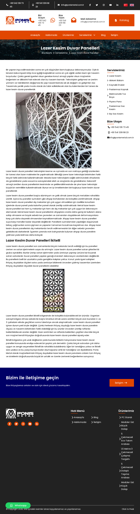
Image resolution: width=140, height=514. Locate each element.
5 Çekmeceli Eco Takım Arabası (127, 439)
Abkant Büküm (116, 80)
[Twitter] (97, 5)
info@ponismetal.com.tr (72, 5)
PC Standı (127, 417)
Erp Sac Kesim (116, 113)
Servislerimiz (85, 35)
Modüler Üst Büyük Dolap (127, 426)
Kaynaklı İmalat (117, 84)
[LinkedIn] (117, 5)
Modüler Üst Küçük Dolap (127, 486)
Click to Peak (128, 509)
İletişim (114, 35)
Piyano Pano (115, 101)
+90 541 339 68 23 (42, 5)
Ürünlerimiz (68, 35)
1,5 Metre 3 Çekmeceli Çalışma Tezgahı (127, 454)
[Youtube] (111, 5)
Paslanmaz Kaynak (118, 89)
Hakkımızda (51, 35)
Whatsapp (21, 505)
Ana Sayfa (47, 52)
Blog (103, 35)
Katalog (124, 20)
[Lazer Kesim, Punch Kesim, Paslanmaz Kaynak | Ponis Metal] (17, 20)
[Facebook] (90, 5)
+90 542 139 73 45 (17, 5)
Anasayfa (35, 35)
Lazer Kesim (115, 75)
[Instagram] (104, 5)
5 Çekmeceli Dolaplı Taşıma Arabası (127, 470)
